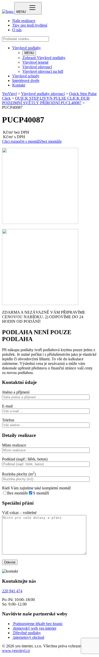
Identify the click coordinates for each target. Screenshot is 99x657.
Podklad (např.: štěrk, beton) (24, 459)
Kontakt (18, 85)
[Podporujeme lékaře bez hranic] (12, 624)
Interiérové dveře (25, 80)
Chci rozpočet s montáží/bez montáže (32, 141)
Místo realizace (14, 445)
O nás (17, 30)
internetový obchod (28, 637)
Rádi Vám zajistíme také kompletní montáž (36, 488)
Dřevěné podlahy (27, 633)
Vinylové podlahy (26, 48)
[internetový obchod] (12, 637)
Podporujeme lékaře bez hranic (38, 624)
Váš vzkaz (19, 512)
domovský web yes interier (34, 628)
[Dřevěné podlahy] (12, 633)
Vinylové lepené (35, 62)
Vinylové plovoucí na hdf (42, 71)
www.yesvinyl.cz (16, 650)
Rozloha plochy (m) (19, 474)
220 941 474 (12, 591)
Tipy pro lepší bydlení (29, 25)
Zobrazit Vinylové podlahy (43, 58)
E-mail (7, 406)
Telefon (8, 420)
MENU (29, 53)
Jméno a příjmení (15, 392)
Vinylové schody (25, 76)
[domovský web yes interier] (12, 628)
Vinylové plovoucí (37, 67)
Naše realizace (23, 21)
